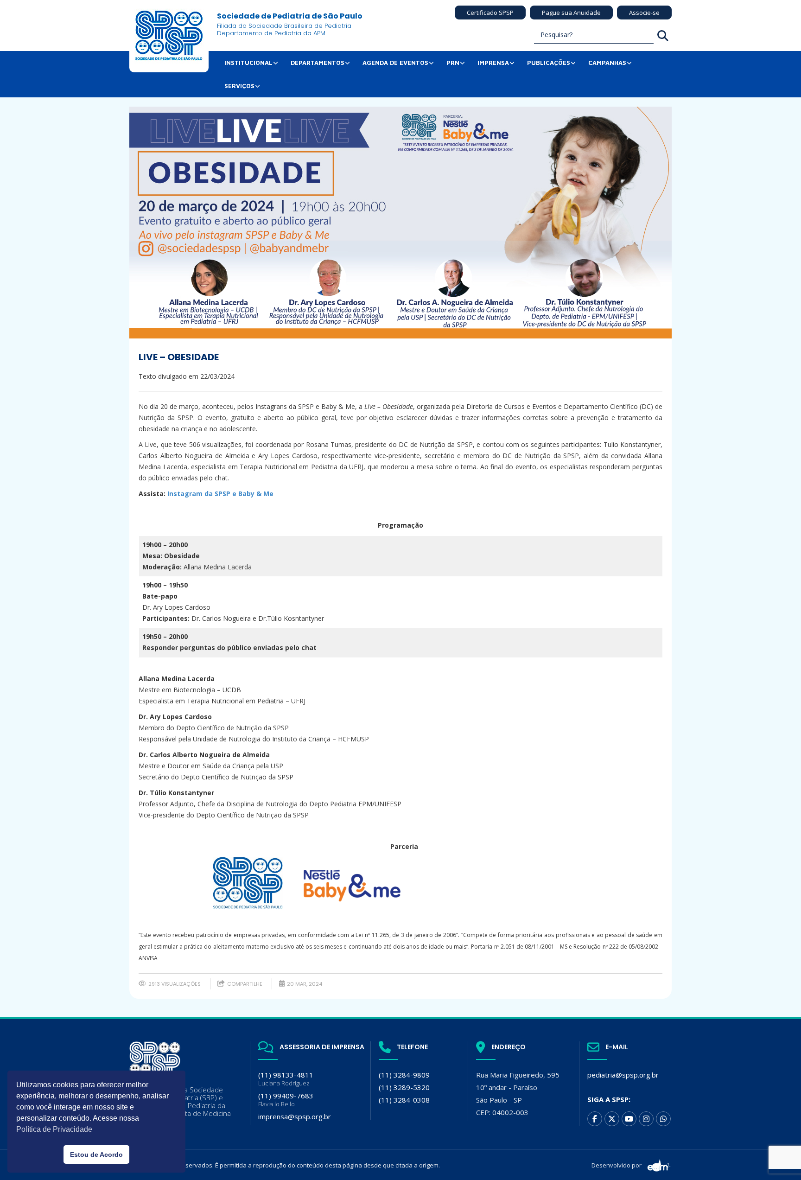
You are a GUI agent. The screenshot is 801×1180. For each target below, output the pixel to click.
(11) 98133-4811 (285, 1078)
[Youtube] (629, 1118)
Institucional (248, 62)
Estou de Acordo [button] (96, 1154)
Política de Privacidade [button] (54, 1129)
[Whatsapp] (663, 1118)
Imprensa (493, 62)
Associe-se (644, 12)
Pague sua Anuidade (571, 12)
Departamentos (317, 62)
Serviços (239, 85)
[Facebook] (594, 1118)
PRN (452, 62)
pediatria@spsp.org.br (623, 1074)
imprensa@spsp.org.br (294, 1116)
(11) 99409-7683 (285, 1099)
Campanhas (607, 62)
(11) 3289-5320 (404, 1087)
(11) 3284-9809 (404, 1074)
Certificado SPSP (490, 12)
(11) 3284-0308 (404, 1099)
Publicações (548, 62)
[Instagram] (646, 1118)
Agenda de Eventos (395, 62)
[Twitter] (611, 1118)
